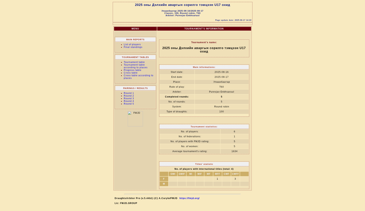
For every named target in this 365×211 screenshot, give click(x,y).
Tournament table (134, 62)
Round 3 (129, 98)
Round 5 (129, 103)
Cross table (131, 72)
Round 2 (129, 95)
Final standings (133, 47)
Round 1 (129, 93)
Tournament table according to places (136, 66)
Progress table (132, 70)
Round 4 (129, 101)
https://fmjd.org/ (189, 198)
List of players (132, 44)
